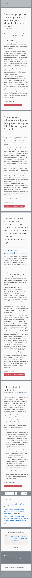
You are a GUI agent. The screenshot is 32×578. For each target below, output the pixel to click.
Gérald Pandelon (20, 253)
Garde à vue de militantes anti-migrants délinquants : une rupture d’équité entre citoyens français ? (16, 123)
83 (22, 493)
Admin (14, 28)
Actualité (22, 28)
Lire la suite (8, 105)
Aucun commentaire (18, 206)
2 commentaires (17, 105)
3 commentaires (17, 486)
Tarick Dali (16, 392)
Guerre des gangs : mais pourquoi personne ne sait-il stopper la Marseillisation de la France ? (15, 20)
